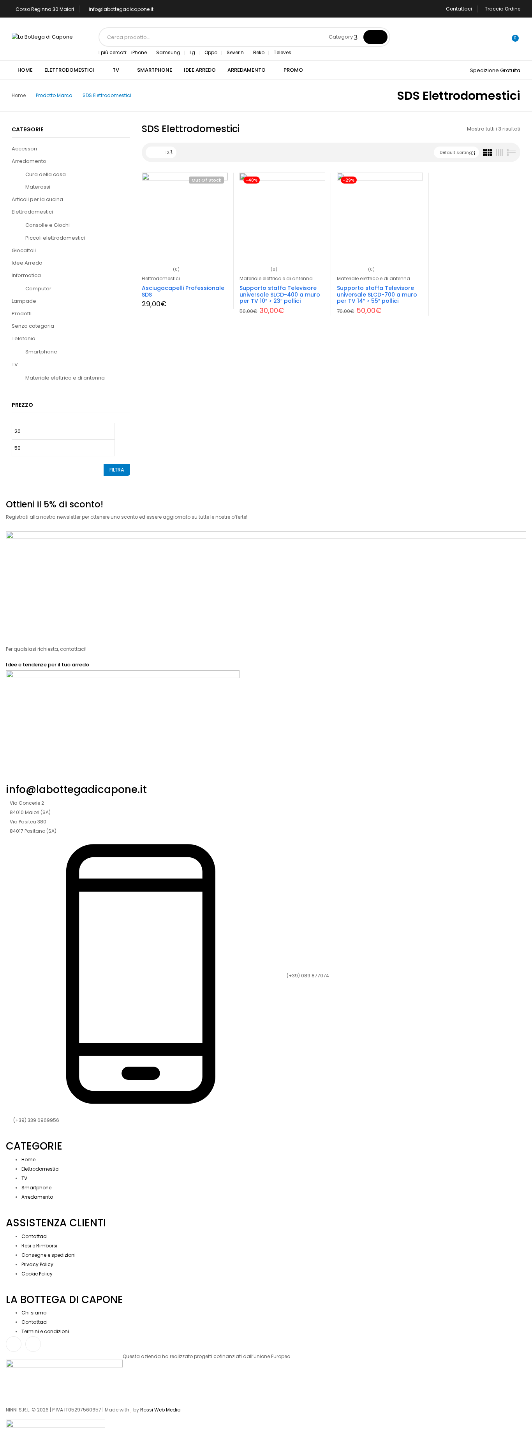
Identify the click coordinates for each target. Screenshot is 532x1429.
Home (19, 95)
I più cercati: (113, 52)
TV (15, 364)
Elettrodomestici (32, 211)
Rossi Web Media (160, 1409)
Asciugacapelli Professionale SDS (183, 291)
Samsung (168, 52)
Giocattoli (24, 250)
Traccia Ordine (502, 8)
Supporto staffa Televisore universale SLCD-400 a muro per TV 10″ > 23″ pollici (280, 294)
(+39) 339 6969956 (36, 1120)
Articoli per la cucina (37, 199)
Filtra (116, 469)
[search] (375, 37)
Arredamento (29, 161)
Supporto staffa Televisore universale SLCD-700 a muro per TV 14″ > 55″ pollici (377, 294)
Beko (258, 52)
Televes (282, 52)
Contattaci (459, 8)
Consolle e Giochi (47, 225)
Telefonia (23, 338)
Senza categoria (33, 326)
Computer (38, 288)
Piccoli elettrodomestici (55, 238)
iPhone (139, 52)
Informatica (26, 275)
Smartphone (41, 351)
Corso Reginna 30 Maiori (45, 9)
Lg (192, 52)
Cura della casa (45, 174)
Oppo (210, 52)
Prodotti (22, 313)
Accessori (24, 148)
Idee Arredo (27, 263)
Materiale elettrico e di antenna (65, 378)
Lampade (24, 301)
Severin (235, 52)
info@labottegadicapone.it (121, 9)
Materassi (37, 187)
